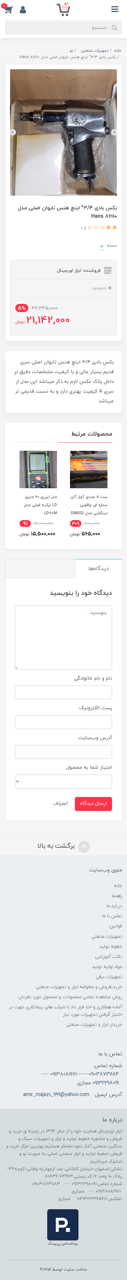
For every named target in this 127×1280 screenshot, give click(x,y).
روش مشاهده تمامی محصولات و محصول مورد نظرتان (70, 997)
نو (102, 245)
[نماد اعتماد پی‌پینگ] (62, 1227)
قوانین (115, 926)
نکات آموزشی (108, 957)
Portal (45, 1270)
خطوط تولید (110, 947)
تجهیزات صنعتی (107, 937)
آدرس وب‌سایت (95, 738)
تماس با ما (112, 916)
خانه (118, 886)
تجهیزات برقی (109, 977)
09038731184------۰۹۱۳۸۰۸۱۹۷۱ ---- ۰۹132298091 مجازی (80, 1078)
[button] (12, 9)
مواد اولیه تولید (107, 967)
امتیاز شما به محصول (89, 767)
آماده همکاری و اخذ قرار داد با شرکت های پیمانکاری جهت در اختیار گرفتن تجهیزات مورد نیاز (65, 1011)
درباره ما (114, 906)
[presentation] (114, 132)
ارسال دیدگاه (93, 803)
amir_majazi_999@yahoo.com (56, 1094)
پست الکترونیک (95, 708)
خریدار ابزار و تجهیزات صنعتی (94, 1025)
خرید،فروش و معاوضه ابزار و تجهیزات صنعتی (79, 987)
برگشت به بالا (57, 846)
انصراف (60, 803)
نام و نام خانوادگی (93, 678)
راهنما (117, 896)
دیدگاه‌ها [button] (98, 569)
